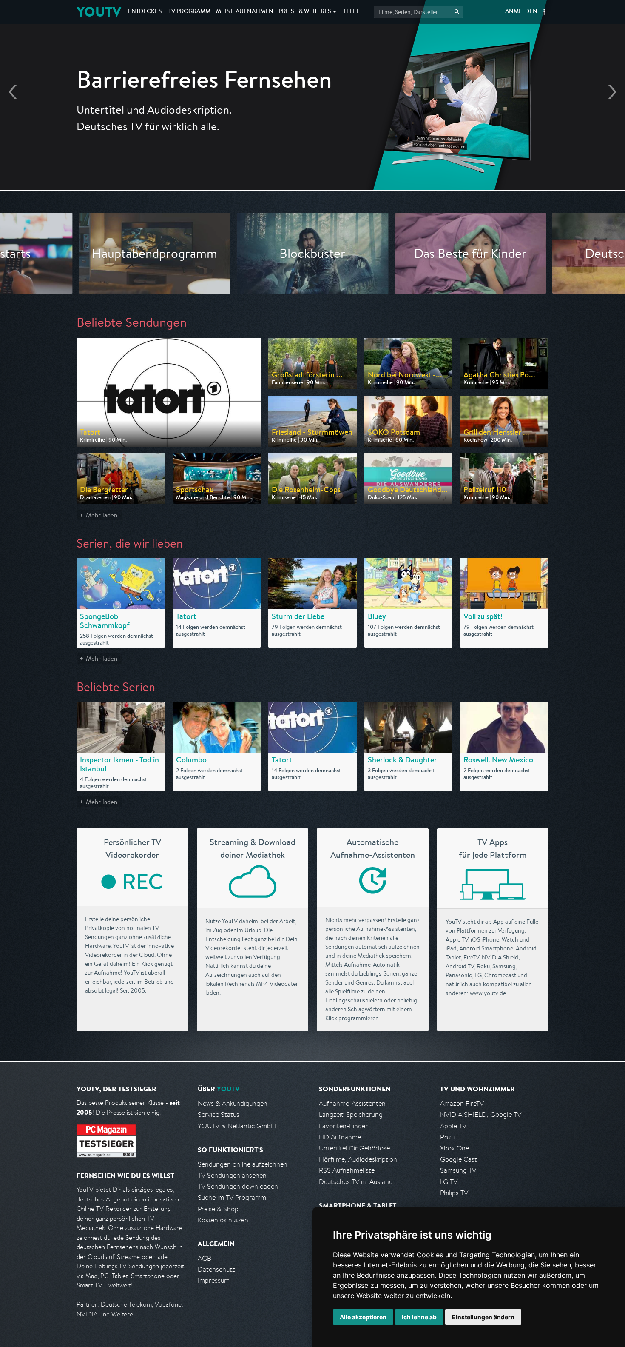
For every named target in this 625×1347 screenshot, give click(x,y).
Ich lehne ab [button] (419, 1317)
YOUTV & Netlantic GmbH (237, 1126)
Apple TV (453, 1126)
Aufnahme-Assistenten (352, 1103)
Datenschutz (216, 1269)
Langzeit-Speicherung (351, 1114)
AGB (204, 1258)
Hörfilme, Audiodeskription (358, 1159)
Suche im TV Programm (232, 1197)
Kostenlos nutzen (223, 1220)
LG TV (448, 1181)
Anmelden (521, 12)
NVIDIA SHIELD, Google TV (480, 1114)
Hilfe (352, 12)
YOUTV (99, 11)
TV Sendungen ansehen (232, 1175)
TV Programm (189, 12)
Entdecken (145, 12)
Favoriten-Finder (343, 1126)
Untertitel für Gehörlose (354, 1148)
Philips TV (454, 1192)
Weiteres (304, 12)
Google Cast (458, 1159)
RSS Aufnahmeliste (347, 1170)
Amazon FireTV (462, 1103)
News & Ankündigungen (232, 1103)
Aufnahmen (244, 12)
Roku (447, 1137)
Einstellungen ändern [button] (483, 1317)
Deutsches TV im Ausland (356, 1181)
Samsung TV (458, 1170)
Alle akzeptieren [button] (363, 1317)
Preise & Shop (218, 1208)
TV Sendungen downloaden (238, 1186)
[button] (544, 12)
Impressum (214, 1280)
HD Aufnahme (340, 1137)
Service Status (218, 1114)
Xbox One (454, 1148)
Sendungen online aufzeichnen (242, 1164)
